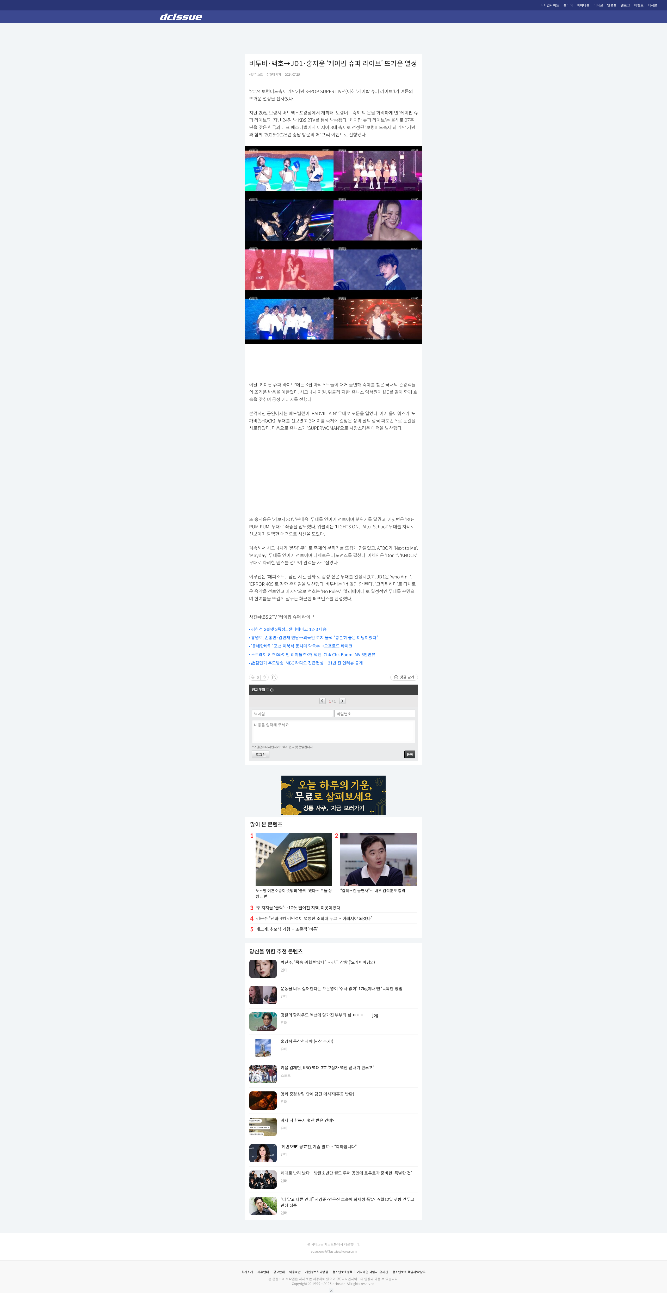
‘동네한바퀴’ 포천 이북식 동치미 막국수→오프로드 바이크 (302, 646)
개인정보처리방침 (316, 1272)
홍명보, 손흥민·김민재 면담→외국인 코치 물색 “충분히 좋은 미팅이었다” (314, 637)
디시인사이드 (549, 5)
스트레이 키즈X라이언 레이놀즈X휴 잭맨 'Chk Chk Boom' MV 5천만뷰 (313, 654)
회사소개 (247, 1272)
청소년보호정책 (342, 1272)
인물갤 (611, 5)
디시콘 (652, 5)
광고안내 (279, 1272)
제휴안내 (263, 1272)
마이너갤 (583, 5)
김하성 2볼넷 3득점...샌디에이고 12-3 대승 (289, 629)
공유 (274, 677)
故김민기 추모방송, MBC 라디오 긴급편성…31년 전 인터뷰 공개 (307, 663)
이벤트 (639, 5)
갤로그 (625, 5)
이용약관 (295, 1272)
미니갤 (598, 5)
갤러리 (568, 5)
